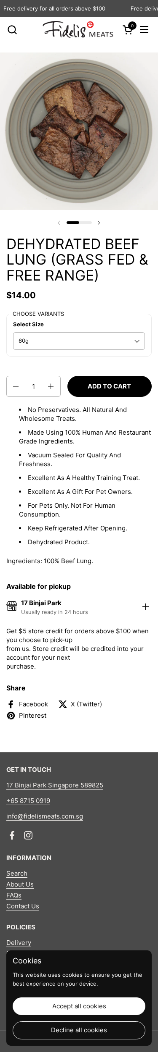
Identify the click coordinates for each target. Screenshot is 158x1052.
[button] (12, 29)
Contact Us (22, 906)
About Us (20, 884)
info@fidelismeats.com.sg (44, 816)
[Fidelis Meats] (78, 29)
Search (16, 873)
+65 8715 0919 (28, 801)
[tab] (145, 607)
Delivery (18, 943)
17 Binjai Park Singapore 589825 (54, 785)
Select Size (28, 324)
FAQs (13, 895)
